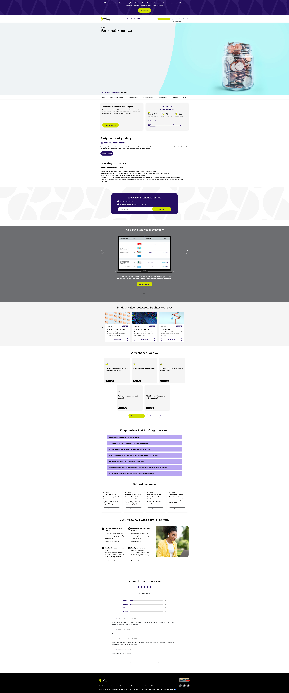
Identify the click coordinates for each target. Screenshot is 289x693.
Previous (134, 663)
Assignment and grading (116, 97)
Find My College (130, 19)
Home (102, 92)
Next (156, 663)
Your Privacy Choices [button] (168, 689)
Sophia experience (148, 97)
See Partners (151, 120)
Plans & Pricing (138, 19)
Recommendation (163, 97)
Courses (121, 19)
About (103, 97)
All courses (107, 92)
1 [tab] (143, 293)
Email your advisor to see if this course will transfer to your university (166, 125)
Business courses (115, 92)
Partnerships (146, 19)
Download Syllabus (107, 153)
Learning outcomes (133, 97)
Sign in (186, 19)
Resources (152, 19)
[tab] (144, 437)
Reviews (185, 97)
